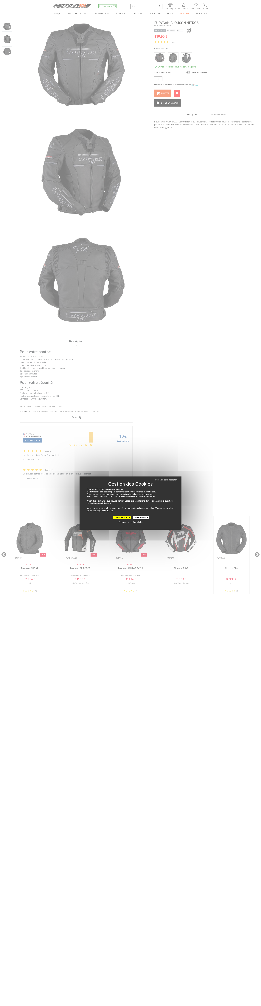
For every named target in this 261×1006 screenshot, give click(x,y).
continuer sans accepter (166, 479)
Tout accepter (123, 518)
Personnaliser (141, 518)
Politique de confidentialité (131, 522)
